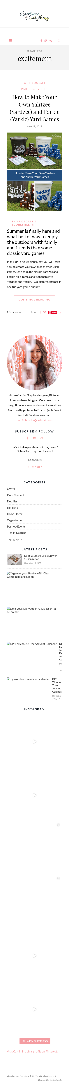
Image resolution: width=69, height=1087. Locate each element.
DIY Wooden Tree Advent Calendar (57, 685)
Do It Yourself (34, 82)
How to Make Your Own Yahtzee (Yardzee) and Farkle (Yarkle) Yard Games (34, 108)
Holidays (12, 507)
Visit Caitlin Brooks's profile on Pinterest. (32, 1051)
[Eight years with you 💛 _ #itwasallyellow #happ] (34, 741)
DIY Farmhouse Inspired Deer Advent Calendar (60, 651)
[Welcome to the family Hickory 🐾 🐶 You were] (34, 849)
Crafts (11, 488)
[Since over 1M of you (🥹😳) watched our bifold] (34, 795)
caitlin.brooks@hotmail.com (34, 420)
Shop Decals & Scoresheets (24, 223)
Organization (15, 520)
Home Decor (14, 514)
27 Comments (14, 312)
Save (54, 312)
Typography (14, 539)
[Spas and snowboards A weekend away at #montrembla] (34, 902)
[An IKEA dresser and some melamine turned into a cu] (34, 956)
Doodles (12, 501)
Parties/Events (34, 88)
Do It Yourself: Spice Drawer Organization (40, 557)
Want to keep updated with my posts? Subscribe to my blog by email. (35, 449)
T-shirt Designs (16, 532)
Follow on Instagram (37, 1040)
